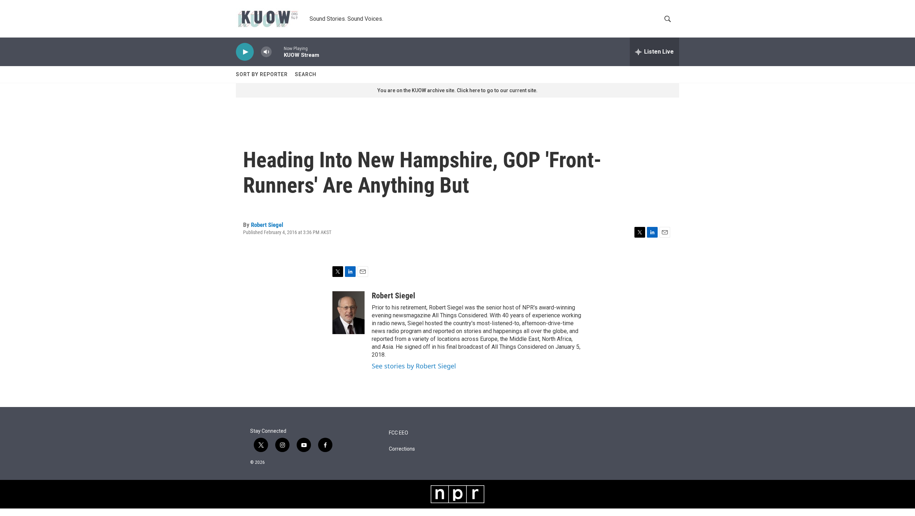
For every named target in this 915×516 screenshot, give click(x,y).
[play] (245, 52)
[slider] (278, 51)
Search (305, 74)
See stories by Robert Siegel (414, 366)
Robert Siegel (267, 224)
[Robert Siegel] (348, 312)
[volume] (266, 52)
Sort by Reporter (262, 74)
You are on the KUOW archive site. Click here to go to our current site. (457, 90)
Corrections (402, 449)
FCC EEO (398, 433)
